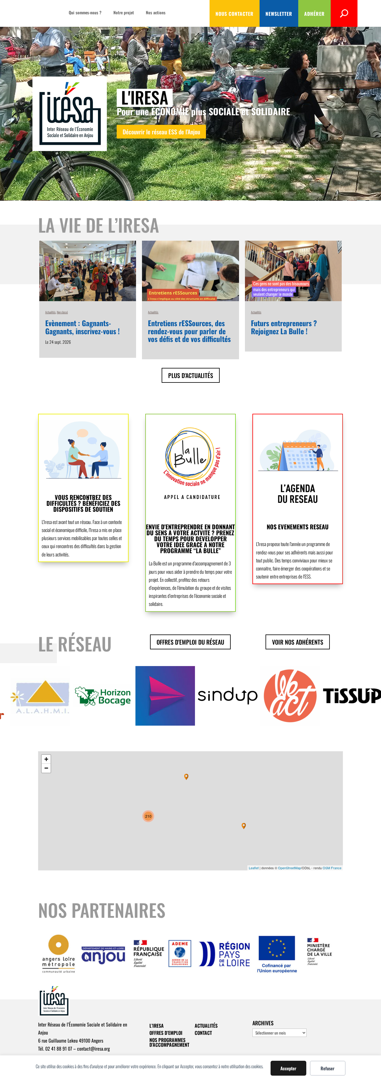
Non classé (62, 312)
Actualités (50, 312)
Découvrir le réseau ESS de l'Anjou (161, 131)
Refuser (328, 1068)
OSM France (332, 867)
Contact (203, 1032)
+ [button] (46, 759)
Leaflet (254, 867)
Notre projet (123, 12)
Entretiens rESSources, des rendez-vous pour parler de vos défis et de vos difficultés (189, 331)
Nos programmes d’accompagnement (169, 1042)
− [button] (46, 768)
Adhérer (314, 13)
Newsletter (279, 13)
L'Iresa (144, 97)
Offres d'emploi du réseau (190, 641)
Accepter (288, 1068)
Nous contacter (235, 13)
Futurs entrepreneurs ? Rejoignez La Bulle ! (284, 327)
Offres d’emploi (165, 1032)
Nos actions (155, 12)
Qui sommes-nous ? (85, 12)
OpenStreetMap (289, 867)
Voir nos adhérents (297, 641)
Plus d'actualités (190, 375)
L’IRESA (156, 1025)
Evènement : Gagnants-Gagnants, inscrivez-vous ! (82, 327)
